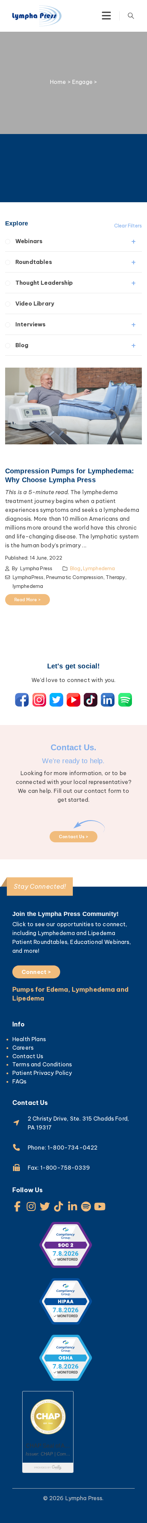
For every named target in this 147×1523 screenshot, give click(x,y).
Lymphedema (99, 568)
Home (58, 81)
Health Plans (29, 1039)
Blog (22, 345)
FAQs (19, 1081)
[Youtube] (100, 1206)
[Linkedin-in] (72, 1206)
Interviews (30, 324)
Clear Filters (128, 226)
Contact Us (27, 1056)
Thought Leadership (44, 282)
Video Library (34, 303)
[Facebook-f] (17, 1206)
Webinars (28, 241)
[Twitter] (45, 1206)
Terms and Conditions (42, 1064)
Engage (82, 81)
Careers (23, 1047)
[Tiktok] (59, 1206)
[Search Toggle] (131, 15)
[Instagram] (31, 1206)
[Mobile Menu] (106, 16)
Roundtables (33, 261)
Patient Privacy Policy (42, 1072)
